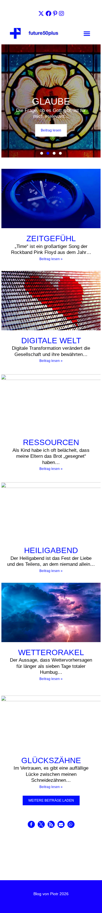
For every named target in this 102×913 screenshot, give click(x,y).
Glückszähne (51, 760)
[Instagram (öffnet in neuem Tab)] (61, 13)
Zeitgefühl (51, 238)
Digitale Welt (51, 340)
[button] (86, 33)
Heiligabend (51, 550)
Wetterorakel (51, 652)
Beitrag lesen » (51, 259)
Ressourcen (51, 442)
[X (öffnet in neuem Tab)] (41, 13)
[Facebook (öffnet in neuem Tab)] (48, 13)
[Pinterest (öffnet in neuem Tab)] (55, 13)
